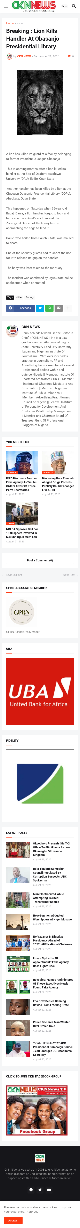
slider (20, 23)
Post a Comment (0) (40, 560)
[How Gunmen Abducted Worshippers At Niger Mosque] (18, 922)
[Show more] (68, 308)
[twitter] (40, 1190)
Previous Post (13, 575)
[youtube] (49, 1190)
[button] (5, 6)
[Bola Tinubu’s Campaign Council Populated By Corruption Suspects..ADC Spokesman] (18, 875)
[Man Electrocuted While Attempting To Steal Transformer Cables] (18, 900)
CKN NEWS (31, 327)
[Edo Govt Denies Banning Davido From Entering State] (18, 1007)
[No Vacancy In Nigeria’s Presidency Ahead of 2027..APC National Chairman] (18, 943)
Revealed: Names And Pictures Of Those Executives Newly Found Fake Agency (53, 983)
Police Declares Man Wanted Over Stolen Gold (51, 1024)
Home (10, 23)
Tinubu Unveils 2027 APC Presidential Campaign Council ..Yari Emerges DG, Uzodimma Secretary (53, 1049)
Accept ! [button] (13, 1220)
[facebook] (30, 1190)
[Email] (59, 308)
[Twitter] (40, 308)
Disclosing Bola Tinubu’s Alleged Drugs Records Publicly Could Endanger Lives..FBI (58, 484)
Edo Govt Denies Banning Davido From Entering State (51, 1003)
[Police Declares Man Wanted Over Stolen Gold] (18, 1028)
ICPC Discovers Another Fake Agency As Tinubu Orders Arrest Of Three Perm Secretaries (21, 484)
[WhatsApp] (49, 308)
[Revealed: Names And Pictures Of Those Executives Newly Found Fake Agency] (18, 986)
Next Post (69, 575)
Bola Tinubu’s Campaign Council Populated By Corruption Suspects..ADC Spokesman (50, 874)
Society (30, 297)
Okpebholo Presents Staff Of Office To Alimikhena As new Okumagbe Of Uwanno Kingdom (51, 849)
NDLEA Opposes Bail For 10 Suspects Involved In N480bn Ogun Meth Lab (22, 533)
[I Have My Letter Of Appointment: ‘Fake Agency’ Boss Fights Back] (18, 964)
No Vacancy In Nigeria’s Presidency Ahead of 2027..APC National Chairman (52, 940)
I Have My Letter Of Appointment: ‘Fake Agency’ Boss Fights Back (51, 962)
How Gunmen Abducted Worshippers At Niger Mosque (52, 917)
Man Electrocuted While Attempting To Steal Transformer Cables (48, 897)
